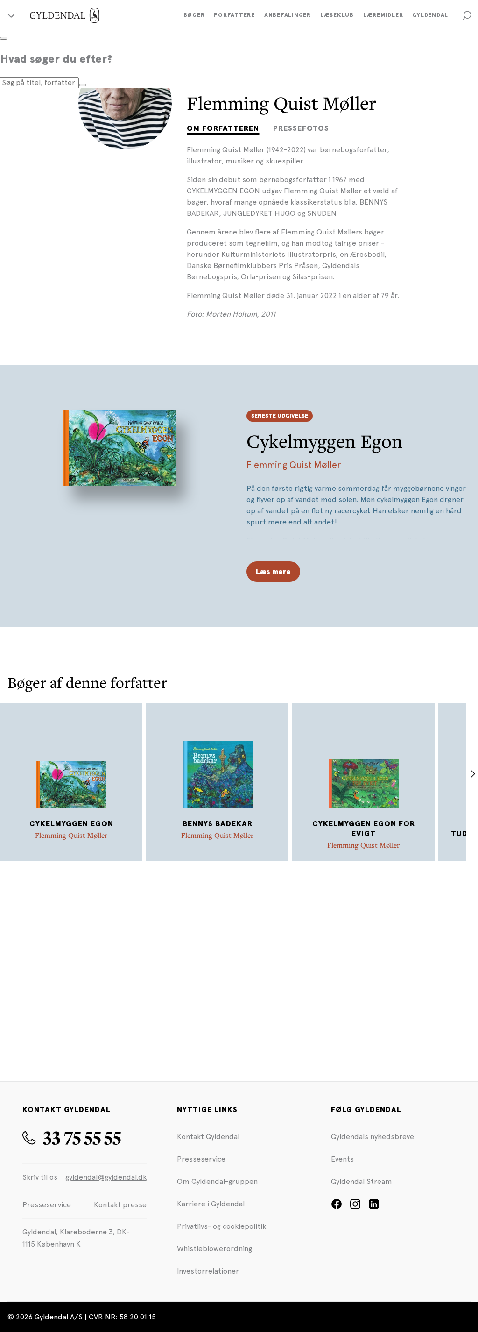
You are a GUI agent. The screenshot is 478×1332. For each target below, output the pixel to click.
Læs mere (273, 571)
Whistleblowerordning (214, 1248)
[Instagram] (355, 1207)
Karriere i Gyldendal (211, 1203)
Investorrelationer (208, 1271)
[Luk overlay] (3, 38)
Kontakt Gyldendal (208, 1136)
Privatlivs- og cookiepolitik (221, 1226)
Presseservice (201, 1159)
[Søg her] (82, 85)
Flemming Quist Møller (293, 464)
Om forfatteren (223, 128)
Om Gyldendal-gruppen (217, 1181)
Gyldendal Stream (361, 1181)
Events (342, 1159)
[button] (467, 15)
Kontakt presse (120, 1204)
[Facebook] (336, 1207)
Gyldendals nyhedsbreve (372, 1136)
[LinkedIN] (374, 1207)
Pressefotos (301, 128)
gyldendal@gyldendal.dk (106, 1177)
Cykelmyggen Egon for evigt (363, 828)
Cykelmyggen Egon (324, 441)
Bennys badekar (218, 824)
